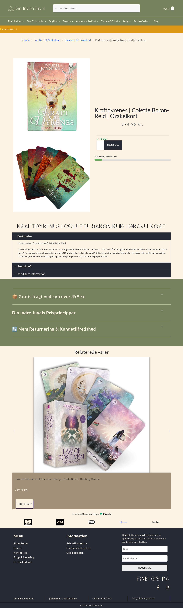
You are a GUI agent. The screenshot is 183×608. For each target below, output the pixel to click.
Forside (25, 40)
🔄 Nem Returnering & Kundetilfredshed (54, 328)
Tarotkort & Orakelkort (47, 40)
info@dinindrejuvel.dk (143, 598)
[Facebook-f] (158, 587)
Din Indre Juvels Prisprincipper (44, 312)
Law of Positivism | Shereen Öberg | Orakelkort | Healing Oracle (57, 479)
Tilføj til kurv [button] (24, 503)
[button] (168, 9)
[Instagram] (168, 587)
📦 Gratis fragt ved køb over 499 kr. (49, 296)
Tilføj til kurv (113, 145)
